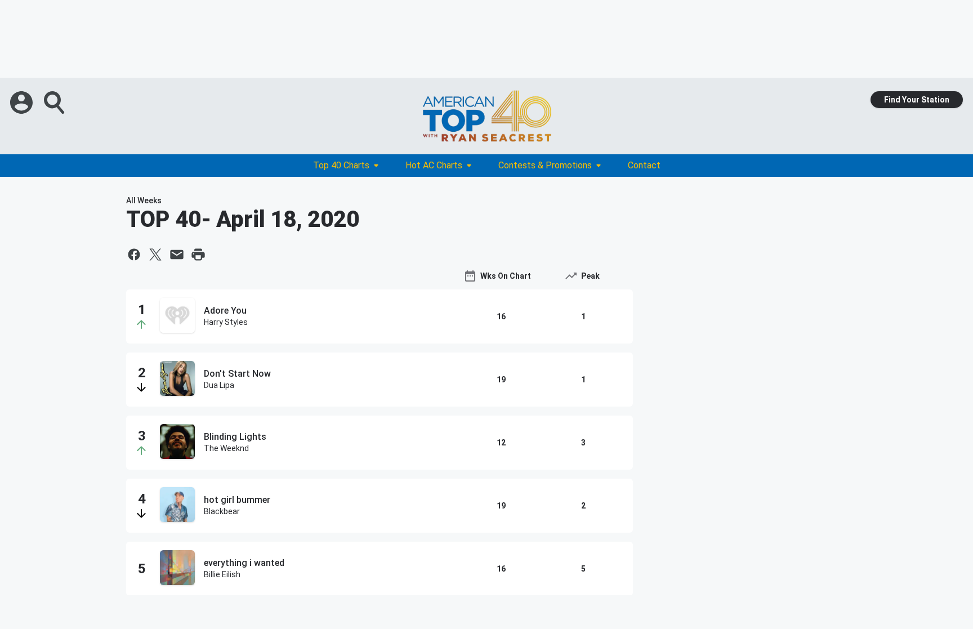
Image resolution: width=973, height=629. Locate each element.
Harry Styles (226, 322)
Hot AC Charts (433, 165)
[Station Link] (486, 116)
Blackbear (222, 511)
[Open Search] (55, 102)
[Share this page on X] (155, 254)
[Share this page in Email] (177, 254)
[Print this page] (198, 254)
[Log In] (22, 102)
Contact (644, 165)
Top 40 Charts (341, 165)
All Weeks (144, 200)
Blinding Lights (235, 436)
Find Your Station (916, 99)
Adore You (225, 310)
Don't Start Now (237, 373)
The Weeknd (226, 448)
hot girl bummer (237, 499)
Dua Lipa (219, 385)
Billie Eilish (222, 574)
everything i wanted (244, 562)
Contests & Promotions (545, 165)
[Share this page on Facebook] (134, 254)
